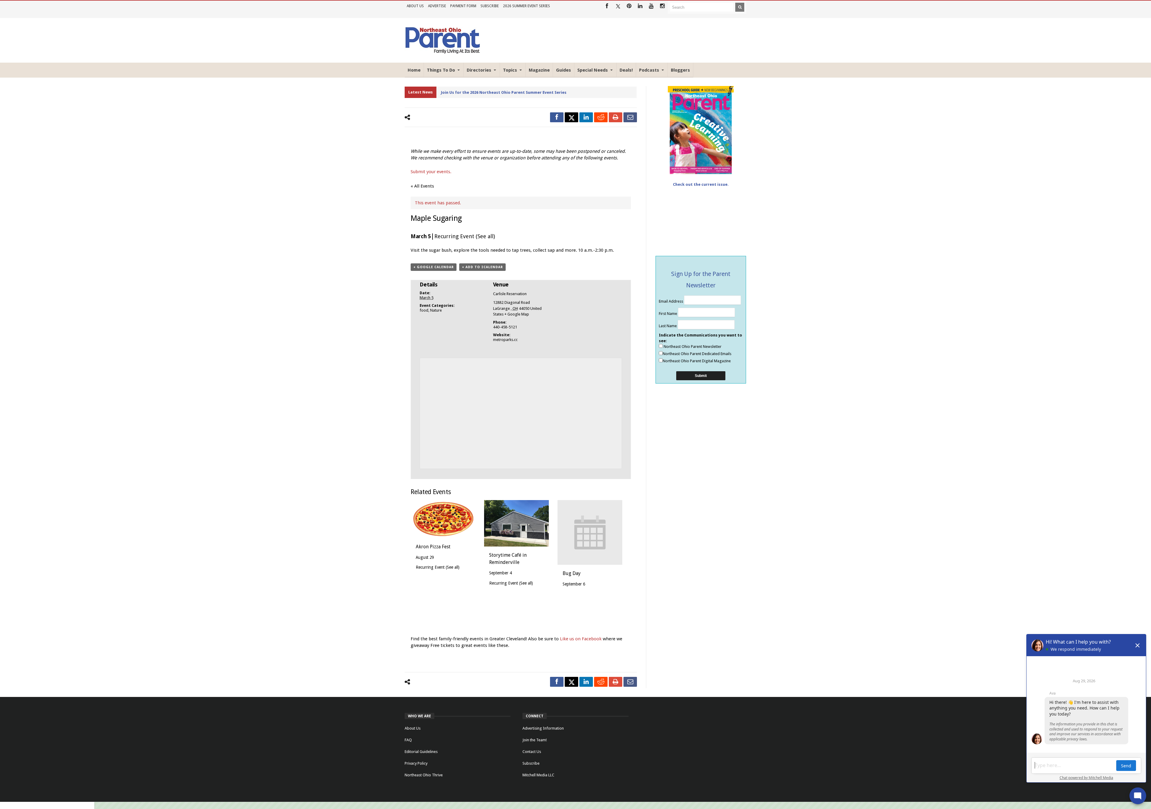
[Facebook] (606, 6)
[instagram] (662, 6)
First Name (668, 313)
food (424, 310)
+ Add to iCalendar (482, 267)
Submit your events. (431, 171)
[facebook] (557, 117)
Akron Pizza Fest (433, 547)
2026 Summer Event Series (526, 6)
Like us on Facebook (581, 639)
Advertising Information (543, 728)
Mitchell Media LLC (538, 775)
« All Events (422, 186)
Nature (436, 310)
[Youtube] (651, 6)
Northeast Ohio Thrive (424, 775)
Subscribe (489, 6)
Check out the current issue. (701, 184)
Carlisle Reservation (510, 294)
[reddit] (601, 117)
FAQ (408, 740)
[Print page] (615, 117)
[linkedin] (586, 117)
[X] (617, 6)
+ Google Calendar (433, 267)
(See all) (485, 236)
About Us (415, 6)
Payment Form (463, 6)
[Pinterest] (629, 6)
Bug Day (572, 573)
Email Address (671, 301)
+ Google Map (516, 314)
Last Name (668, 326)
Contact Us (531, 751)
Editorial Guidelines (421, 751)
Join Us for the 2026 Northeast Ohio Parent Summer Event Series (504, 92)
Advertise (437, 6)
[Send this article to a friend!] (630, 117)
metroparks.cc (505, 339)
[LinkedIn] (640, 6)
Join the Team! (534, 740)
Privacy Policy (416, 763)
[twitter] (571, 117)
